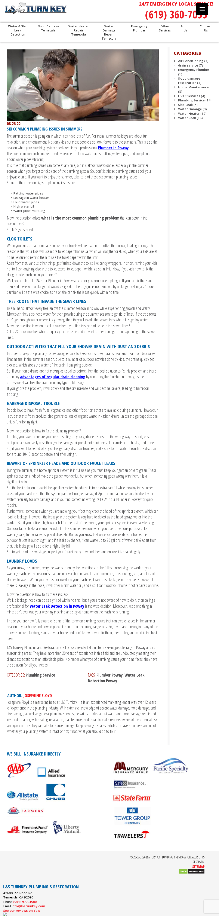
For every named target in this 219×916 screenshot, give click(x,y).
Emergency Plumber (193, 69)
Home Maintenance (193, 87)
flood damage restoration (189, 80)
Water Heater (189, 113)
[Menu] (202, 9)
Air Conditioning (190, 61)
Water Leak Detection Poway (116, 678)
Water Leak (187, 118)
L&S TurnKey (58, 13)
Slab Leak (185, 104)
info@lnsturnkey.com (28, 906)
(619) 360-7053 (176, 14)
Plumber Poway (109, 675)
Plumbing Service (40, 675)
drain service (188, 65)
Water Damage (190, 109)
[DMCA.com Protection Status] (192, 872)
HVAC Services (189, 96)
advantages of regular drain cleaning (52, 377)
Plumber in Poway (113, 148)
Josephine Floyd (37, 695)
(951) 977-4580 (25, 902)
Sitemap (198, 866)
